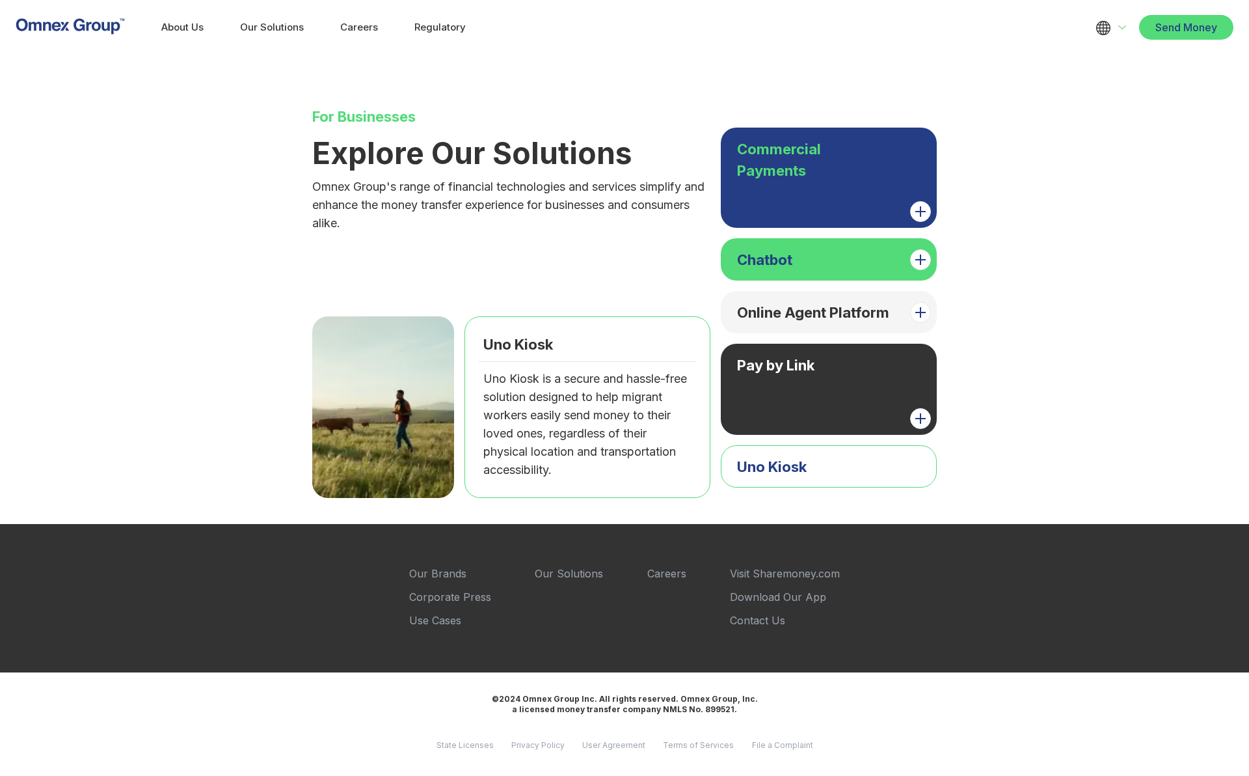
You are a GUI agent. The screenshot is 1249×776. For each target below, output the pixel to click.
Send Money (1186, 27)
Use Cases (435, 620)
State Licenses (465, 745)
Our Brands (437, 573)
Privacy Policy (538, 745)
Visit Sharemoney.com (785, 573)
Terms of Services (698, 745)
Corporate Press (450, 596)
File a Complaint (782, 745)
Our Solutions (272, 27)
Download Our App (778, 596)
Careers (359, 27)
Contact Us (757, 620)
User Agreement (613, 745)
